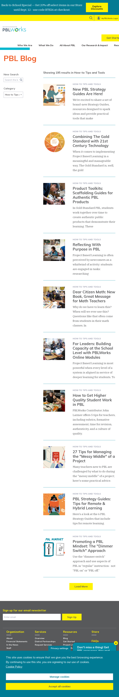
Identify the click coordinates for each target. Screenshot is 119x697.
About (9, 638)
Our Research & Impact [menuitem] (95, 45)
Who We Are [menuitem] (24, 45)
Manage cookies (59, 676)
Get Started (69, 641)
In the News (12, 644)
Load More (81, 586)
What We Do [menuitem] (46, 45)
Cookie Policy (14, 666)
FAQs (95, 641)
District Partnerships (45, 641)
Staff (8, 648)
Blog (65, 638)
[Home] (14, 29)
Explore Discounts (97, 7)
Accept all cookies (60, 686)
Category (9, 88)
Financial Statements (16, 641)
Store (95, 632)
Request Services (43, 644)
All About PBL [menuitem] (67, 45)
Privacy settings (59, 648)
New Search (11, 74)
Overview (39, 638)
